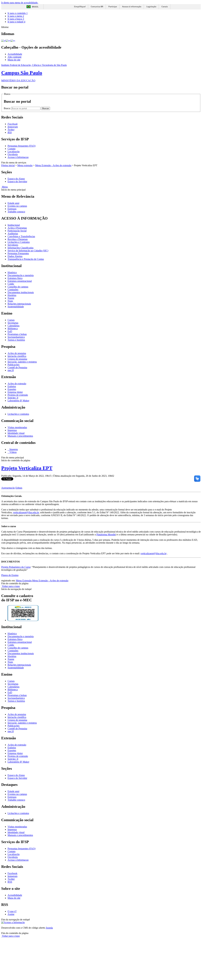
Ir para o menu (16, 16)
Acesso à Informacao (18, 157)
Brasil (35, 6)
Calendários (13, 325)
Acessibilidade (15, 54)
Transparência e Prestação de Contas (26, 259)
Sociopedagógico (16, 337)
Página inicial (8, 165)
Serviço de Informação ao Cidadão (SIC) (28, 250)
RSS (10, 881)
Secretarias (13, 322)
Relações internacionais (19, 303)
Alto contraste (14, 57)
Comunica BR (97, 6)
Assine (11, 914)
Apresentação (8, 487)
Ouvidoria (13, 154)
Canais (164, 6)
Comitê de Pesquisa (17, 367)
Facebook (12, 873)
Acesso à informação (131, 6)
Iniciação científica (17, 356)
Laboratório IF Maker (18, 400)
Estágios (12, 386)
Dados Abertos (15, 256)
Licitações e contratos (18, 414)
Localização (14, 151)
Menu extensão (25, 165)
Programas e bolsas (17, 334)
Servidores (13, 245)
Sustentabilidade (16, 306)
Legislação (151, 6)
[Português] (3, 40)
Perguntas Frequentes (18, 253)
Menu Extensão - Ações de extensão (53, 165)
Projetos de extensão (18, 395)
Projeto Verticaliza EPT (26, 468)
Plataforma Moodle (106, 534)
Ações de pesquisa (17, 353)
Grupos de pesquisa (17, 359)
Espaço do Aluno (16, 178)
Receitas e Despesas (18, 239)
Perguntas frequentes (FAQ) (22, 145)
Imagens (13, 449)
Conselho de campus (18, 286)
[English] (8, 40)
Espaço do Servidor (17, 181)
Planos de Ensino (9, 575)
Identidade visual (16, 433)
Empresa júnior (15, 392)
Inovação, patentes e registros (22, 361)
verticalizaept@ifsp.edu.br (26, 512)
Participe (112, 6)
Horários (12, 295)
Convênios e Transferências (21, 236)
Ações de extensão (17, 383)
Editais (18, 487)
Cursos (11, 320)
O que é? (12, 911)
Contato (11, 148)
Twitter (11, 879)
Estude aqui (13, 203)
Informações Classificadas (20, 247)
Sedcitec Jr (13, 397)
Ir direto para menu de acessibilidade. (19, 2)
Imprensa (12, 430)
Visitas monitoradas (17, 427)
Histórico (12, 272)
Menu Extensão (24, 580)
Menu (4, 187)
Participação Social (17, 230)
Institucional (14, 225)
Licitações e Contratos (19, 242)
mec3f (11, 370)
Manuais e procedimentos (20, 436)
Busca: (7, 108)
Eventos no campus (17, 206)
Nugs (10, 301)
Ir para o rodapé (16, 21)
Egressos (12, 208)
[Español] (13, 40)
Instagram (12, 876)
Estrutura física (15, 278)
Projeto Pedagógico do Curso (15, 567)
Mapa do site (14, 59)
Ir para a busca (16, 19)
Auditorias (13, 233)
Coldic (11, 284)
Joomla (49, 927)
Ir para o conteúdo (18, 13)
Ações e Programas (17, 228)
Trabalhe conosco (16, 211)
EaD (10, 331)
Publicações (13, 364)
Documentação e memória (21, 275)
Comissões (13, 289)
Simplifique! (80, 6)
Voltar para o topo (10, 586)
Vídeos (13, 452)
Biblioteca (13, 328)
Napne (11, 298)
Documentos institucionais (21, 292)
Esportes (12, 389)
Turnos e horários (16, 340)
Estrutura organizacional (20, 281)
